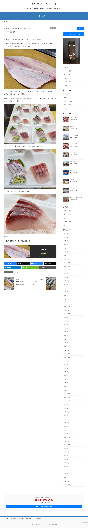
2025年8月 (67, 277)
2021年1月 (67, 477)
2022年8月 (67, 408)
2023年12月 (67, 350)
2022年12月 (67, 393)
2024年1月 (67, 346)
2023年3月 (67, 383)
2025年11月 (67, 266)
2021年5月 (67, 463)
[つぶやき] (9, 283)
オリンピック (67, 74)
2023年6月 (67, 372)
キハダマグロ (67, 94)
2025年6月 (67, 284)
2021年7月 (67, 455)
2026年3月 (67, 251)
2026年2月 (67, 255)
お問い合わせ (37, 518)
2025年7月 (67, 281)
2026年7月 (67, 237)
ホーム (7, 518)
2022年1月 (67, 433)
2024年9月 (67, 317)
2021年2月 (67, 474)
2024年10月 (67, 313)
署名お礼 (66, 97)
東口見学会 (73, 161)
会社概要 (28, 518)
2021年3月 (67, 470)
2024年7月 (67, 324)
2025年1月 (67, 302)
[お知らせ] (51, 283)
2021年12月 (67, 437)
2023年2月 (67, 386)
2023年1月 (67, 390)
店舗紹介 (21, 518)
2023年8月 (67, 364)
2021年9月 (67, 448)
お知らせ (53, 28)
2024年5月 (67, 332)
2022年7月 (67, 412)
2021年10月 (67, 444)
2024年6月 (67, 328)
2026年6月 (67, 241)
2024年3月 (67, 339)
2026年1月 (67, 259)
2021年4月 (67, 466)
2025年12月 (67, 262)
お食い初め (19, 281)
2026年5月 (67, 244)
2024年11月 (67, 310)
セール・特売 (67, 81)
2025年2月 (67, 299)
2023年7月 (67, 368)
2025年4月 (67, 292)
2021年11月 (67, 441)
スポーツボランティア (70, 101)
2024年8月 (67, 321)
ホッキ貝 (66, 108)
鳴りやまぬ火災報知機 (76, 197)
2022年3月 (67, 426)
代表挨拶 (13, 518)
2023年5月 (67, 375)
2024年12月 (67, 306)
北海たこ (72, 170)
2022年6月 (67, 415)
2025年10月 (67, 270)
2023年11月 (67, 353)
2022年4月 (67, 423)
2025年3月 (67, 295)
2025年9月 (67, 273)
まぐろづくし (73, 188)
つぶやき (66, 85)
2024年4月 (67, 335)
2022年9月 (67, 404)
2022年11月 (67, 397)
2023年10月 (67, 357)
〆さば (35, 281)
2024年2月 (67, 343)
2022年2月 (67, 430)
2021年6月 (67, 459)
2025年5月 (67, 288)
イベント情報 (67, 71)
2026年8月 (67, 233)
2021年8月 (67, 452)
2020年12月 (67, 481)
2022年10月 (67, 401)
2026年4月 (67, 248)
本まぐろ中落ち (68, 104)
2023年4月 (67, 379)
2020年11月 (67, 484)
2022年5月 (67, 419)
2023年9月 (67, 361)
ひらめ (72, 179)
